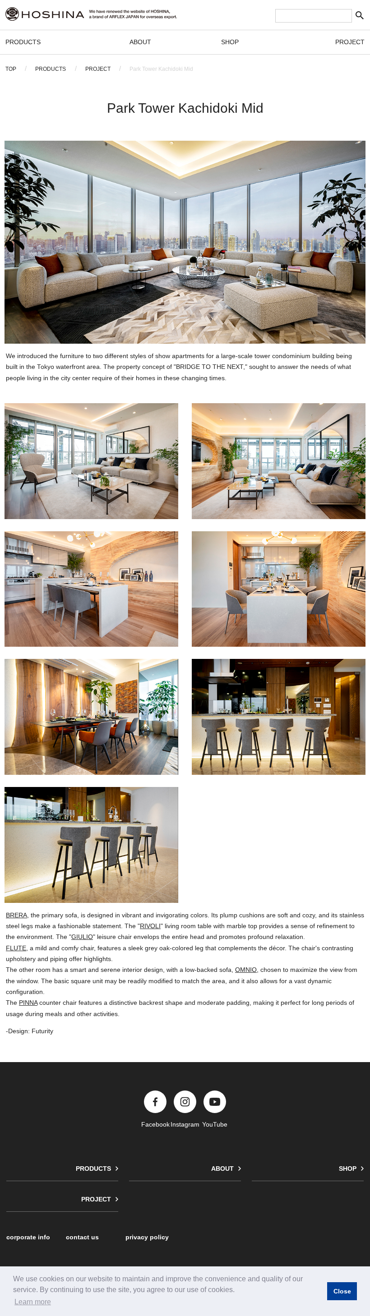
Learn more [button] (32, 1302)
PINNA (28, 1002)
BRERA (16, 915)
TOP (10, 69)
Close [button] (342, 1291)
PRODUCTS (23, 42)
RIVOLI (150, 926)
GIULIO (82, 937)
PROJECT (350, 42)
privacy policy (147, 1237)
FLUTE (16, 948)
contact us (82, 1237)
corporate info (28, 1237)
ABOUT (140, 42)
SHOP (230, 42)
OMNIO (246, 969)
